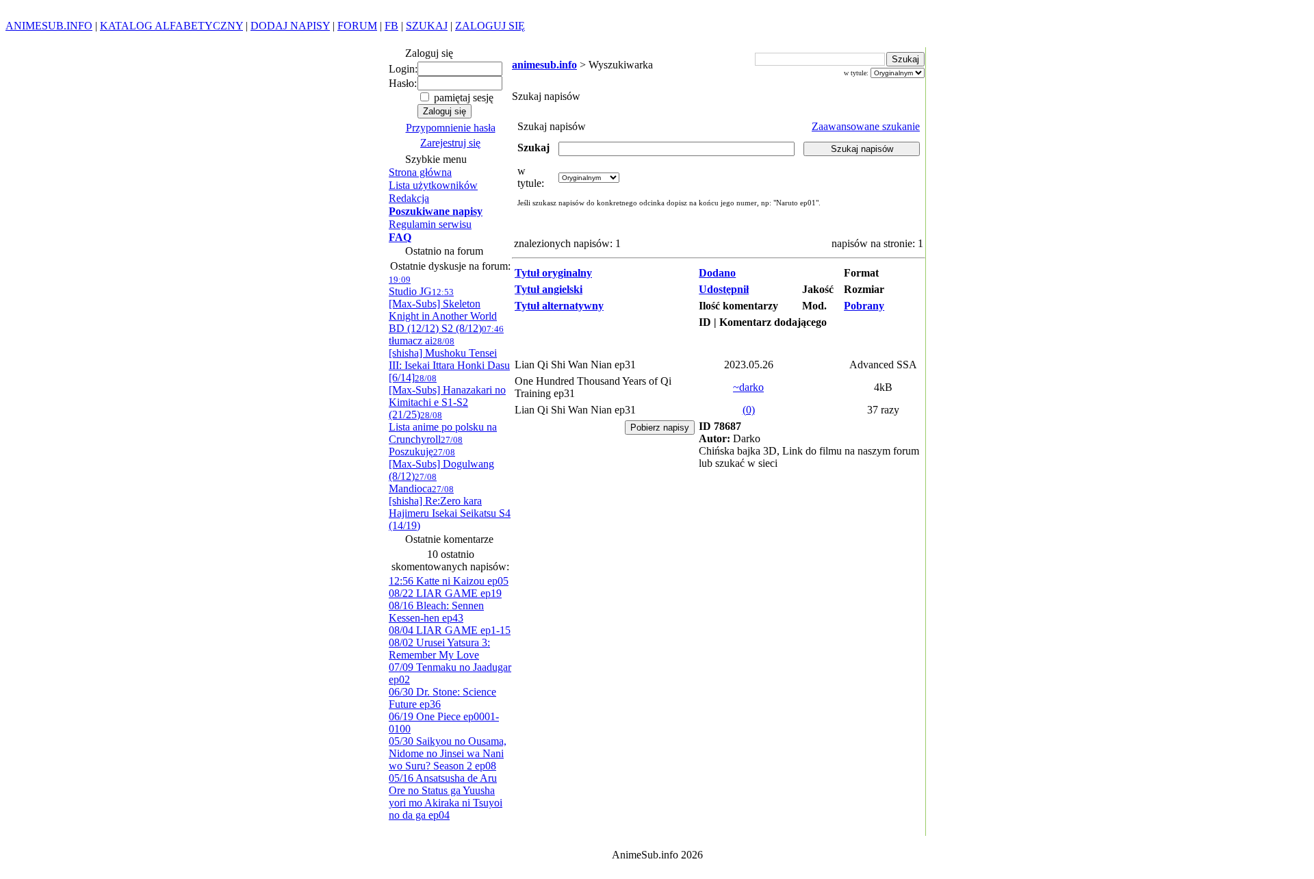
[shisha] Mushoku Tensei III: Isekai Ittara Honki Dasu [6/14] (449, 359)
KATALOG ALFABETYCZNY (171, 25)
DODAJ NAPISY (290, 25)
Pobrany (864, 305)
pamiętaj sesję (462, 97)
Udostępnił (724, 289)
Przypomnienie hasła (450, 127)
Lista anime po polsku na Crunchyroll (443, 427)
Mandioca (413, 483)
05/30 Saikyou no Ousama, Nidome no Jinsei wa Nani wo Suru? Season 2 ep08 (447, 753)
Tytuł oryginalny (553, 273)
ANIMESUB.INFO (48, 25)
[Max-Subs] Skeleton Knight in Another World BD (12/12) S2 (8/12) (443, 310)
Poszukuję (426, 446)
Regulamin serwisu (430, 224)
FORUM (357, 25)
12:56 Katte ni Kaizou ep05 (448, 581)
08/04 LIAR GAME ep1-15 (450, 630)
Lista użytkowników (433, 185)
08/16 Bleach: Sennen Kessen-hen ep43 (436, 612)
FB (391, 25)
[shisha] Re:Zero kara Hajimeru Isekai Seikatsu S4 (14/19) (450, 507)
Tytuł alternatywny (559, 305)
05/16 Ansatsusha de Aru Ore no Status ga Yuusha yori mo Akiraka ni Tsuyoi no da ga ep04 (445, 796)
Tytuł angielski (548, 289)
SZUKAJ (427, 25)
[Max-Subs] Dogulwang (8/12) (441, 464)
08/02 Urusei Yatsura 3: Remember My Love (439, 649)
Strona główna (420, 172)
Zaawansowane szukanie (866, 126)
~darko (748, 387)
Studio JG (410, 286)
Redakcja (409, 198)
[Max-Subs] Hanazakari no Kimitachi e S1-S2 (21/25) (447, 396)
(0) (749, 410)
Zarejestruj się (450, 143)
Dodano (717, 273)
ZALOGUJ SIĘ (490, 25)
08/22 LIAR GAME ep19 (445, 593)
